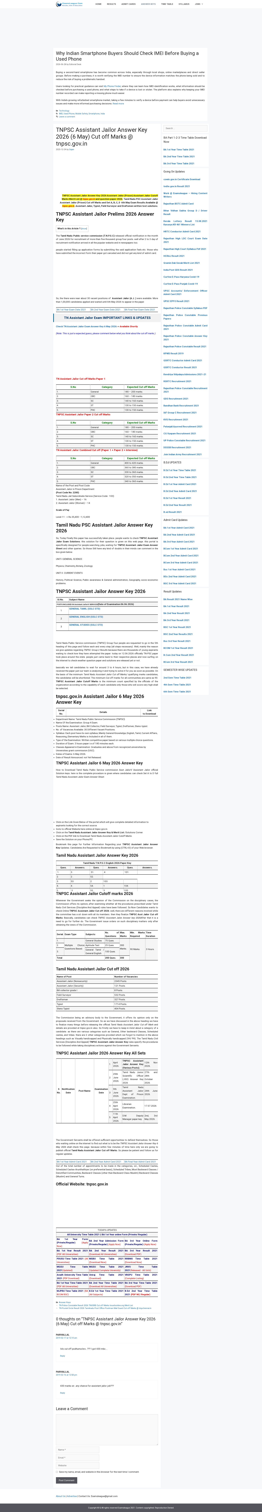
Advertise (72, 1496)
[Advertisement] (131, 27)
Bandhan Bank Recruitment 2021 (181, 405)
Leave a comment (67, 117)
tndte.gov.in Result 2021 (176, 186)
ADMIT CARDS (128, 4)
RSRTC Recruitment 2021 (177, 381)
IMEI (61, 114)
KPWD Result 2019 (173, 353)
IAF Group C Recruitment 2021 (180, 412)
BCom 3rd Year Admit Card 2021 (180, 562)
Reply (62, 1356)
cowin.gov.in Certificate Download (181, 179)
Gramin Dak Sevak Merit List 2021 (181, 263)
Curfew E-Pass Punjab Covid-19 (180, 283)
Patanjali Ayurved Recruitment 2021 (183, 426)
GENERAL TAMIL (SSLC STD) (84, 608)
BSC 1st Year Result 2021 (177, 627)
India (103, 114)
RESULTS (111, 4)
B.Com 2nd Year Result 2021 (178, 655)
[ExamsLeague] (70, 4)
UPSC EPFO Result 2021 (176, 301)
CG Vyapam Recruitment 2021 (179, 433)
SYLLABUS (184, 4)
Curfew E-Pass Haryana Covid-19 (181, 276)
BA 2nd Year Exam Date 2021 (106, 309)
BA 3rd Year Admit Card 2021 (179, 541)
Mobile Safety (81, 114)
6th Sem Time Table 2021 (177, 691)
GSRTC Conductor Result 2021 (180, 367)
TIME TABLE (167, 4)
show (83, 229)
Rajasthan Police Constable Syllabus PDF (185, 308)
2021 (195, 548)
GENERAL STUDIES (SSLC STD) (86, 624)
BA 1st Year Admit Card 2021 (72, 1161)
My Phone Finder (112, 86)
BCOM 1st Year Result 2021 (178, 648)
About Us (60, 1496)
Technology (64, 111)
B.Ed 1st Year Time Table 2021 (179, 470)
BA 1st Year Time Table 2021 (178, 149)
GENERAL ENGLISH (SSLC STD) (86, 616)
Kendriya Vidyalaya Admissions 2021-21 (184, 374)
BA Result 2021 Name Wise (178, 599)
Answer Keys (65, 1302)
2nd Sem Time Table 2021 (177, 677)
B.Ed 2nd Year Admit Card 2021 (180, 491)
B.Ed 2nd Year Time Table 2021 (180, 477)
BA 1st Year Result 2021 (176, 606)
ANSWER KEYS (148, 4)
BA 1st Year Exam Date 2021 (71, 309)
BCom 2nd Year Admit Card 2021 (181, 555)
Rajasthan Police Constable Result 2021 (184, 346)
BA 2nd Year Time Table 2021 (179, 156)
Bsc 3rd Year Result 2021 (177, 641)
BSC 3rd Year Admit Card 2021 (179, 583)
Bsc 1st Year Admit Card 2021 (179, 569)
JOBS (197, 4)
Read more (118, 103)
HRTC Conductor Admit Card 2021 (182, 231)
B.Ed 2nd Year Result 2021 (177, 505)
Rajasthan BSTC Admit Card (178, 203)
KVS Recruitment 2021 (175, 419)
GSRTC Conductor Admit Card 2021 (182, 360)
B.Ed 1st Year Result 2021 (177, 498)
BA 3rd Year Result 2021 (176, 620)
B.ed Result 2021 (172, 512)
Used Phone (69, 114)
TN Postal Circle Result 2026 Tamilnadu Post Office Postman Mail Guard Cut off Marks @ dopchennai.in (105, 1308)
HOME (99, 4)
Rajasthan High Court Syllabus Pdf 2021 (184, 249)
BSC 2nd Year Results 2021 (178, 634)
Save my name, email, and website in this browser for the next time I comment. (99, 1471)
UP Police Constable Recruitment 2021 (184, 440)
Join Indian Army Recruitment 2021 (182, 454)
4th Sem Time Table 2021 (177, 684)
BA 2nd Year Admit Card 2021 (106, 1161)
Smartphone (94, 114)
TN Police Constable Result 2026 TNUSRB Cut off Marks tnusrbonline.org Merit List (96, 1305)
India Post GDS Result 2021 (178, 270)
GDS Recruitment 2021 (175, 398)
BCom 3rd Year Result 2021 (178, 662)
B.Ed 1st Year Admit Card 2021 (179, 484)
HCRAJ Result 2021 (174, 256)
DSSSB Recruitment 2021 (177, 447)
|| (84, 1234)
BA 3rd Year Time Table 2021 (178, 163)
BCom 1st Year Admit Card (177, 548)
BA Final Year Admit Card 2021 (140, 1161)
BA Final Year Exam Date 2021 (140, 309)
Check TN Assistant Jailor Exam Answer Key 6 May (86, 326)
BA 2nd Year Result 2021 (176, 613)
